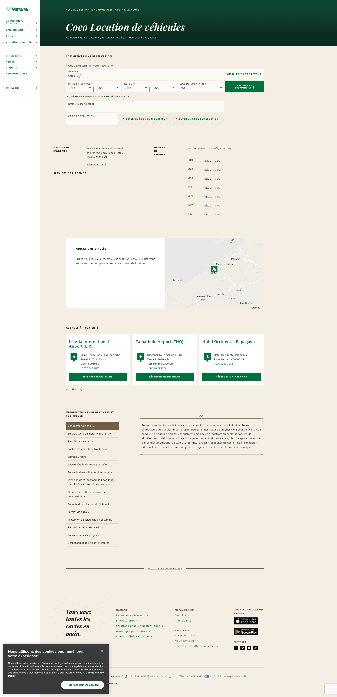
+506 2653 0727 (156, 368)
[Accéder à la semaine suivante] (230, 148)
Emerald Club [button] (15, 29)
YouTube (249, 648)
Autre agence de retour (243, 74)
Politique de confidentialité (110, 676)
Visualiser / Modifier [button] (19, 42)
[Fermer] (102, 651)
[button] (20, 22)
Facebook (236, 648)
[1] (73, 389)
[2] (75, 389)
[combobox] (165, 74)
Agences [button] (11, 61)
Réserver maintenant (98, 376)
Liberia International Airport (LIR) (89, 343)
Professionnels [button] (14, 55)
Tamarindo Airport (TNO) (159, 341)
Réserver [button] (12, 36)
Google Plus (255, 648)
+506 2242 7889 (90, 368)
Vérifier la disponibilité (244, 86)
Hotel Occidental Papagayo (228, 341)
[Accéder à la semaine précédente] (189, 148)
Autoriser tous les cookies (83, 684)
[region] (56, 669)
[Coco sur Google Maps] (214, 273)
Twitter (242, 648)
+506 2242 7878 (96, 164)
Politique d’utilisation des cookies (151, 676)
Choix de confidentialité (191, 676)
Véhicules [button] (11, 67)
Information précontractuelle (232, 676)
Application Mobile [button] (16, 73)
